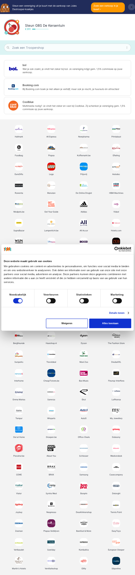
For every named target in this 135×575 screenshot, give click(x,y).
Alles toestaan (110, 323)
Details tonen (116, 312)
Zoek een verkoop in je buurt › (106, 7)
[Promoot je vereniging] (17, 32)
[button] (67, 68)
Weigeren (66, 323)
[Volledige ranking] (17, 21)
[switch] (51, 300)
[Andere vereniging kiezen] (6, 32)
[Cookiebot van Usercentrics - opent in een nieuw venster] (116, 249)
